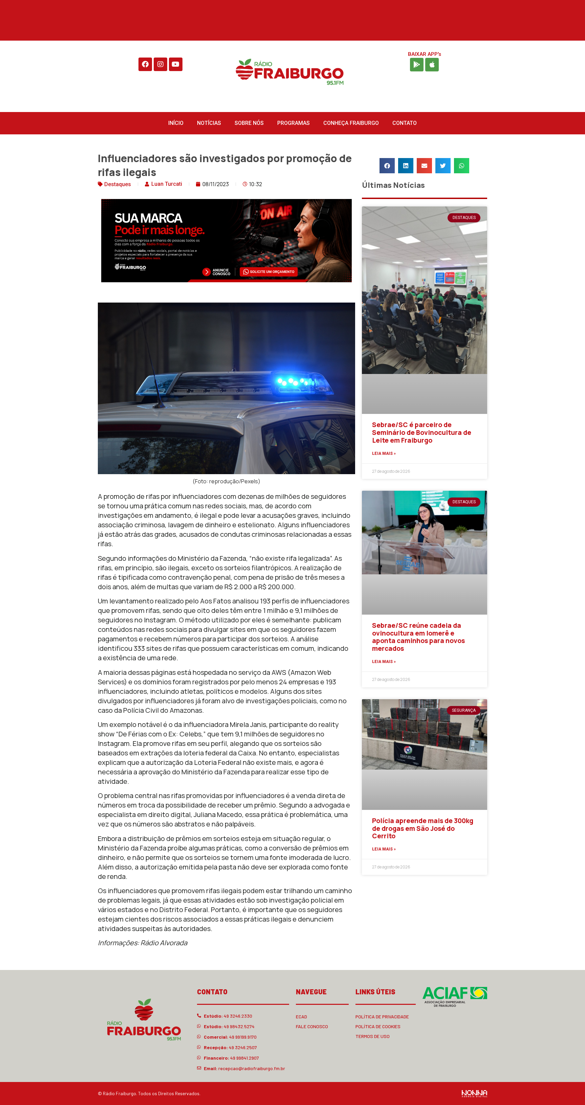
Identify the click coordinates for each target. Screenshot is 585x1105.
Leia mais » (384, 453)
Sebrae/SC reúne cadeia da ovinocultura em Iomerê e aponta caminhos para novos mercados (418, 637)
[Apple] (432, 64)
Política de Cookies (377, 1026)
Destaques (117, 184)
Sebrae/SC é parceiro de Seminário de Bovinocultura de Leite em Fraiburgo (421, 432)
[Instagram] (160, 64)
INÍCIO (175, 123)
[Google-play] (417, 64)
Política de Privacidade (382, 1016)
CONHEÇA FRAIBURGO (351, 123)
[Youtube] (175, 64)
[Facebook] (145, 64)
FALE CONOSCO (312, 1026)
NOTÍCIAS (209, 123)
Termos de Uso (372, 1036)
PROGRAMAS (293, 123)
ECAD (301, 1016)
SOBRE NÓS (249, 123)
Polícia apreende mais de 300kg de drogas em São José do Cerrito (422, 828)
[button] (387, 165)
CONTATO (404, 123)
